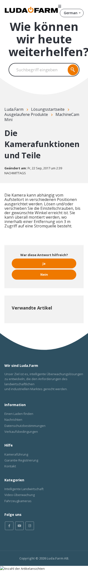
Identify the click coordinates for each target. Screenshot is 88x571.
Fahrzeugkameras (18, 501)
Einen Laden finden (18, 413)
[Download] (35, 288)
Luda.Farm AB (57, 558)
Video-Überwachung (19, 495)
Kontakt (10, 466)
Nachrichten (13, 419)
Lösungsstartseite (48, 109)
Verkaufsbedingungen (21, 431)
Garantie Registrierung (21, 460)
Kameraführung (16, 454)
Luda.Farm (13, 109)
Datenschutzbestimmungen (24, 425)
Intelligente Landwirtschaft (24, 489)
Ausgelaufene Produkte (26, 114)
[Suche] (73, 69)
